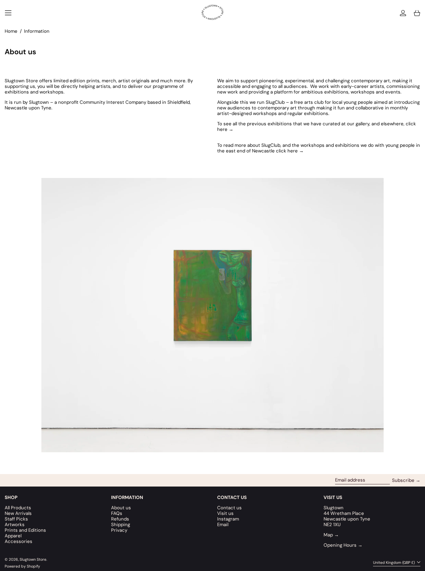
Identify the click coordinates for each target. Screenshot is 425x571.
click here (290, 151)
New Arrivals (18, 513)
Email (222, 524)
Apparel (13, 536)
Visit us (225, 513)
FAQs (116, 513)
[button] (417, 13)
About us (121, 508)
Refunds (120, 519)
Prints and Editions (25, 530)
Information (36, 31)
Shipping (120, 524)
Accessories (18, 541)
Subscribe (403, 480)
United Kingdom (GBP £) (394, 562)
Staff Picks (16, 519)
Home (11, 31)
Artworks (15, 524)
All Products (18, 508)
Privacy (119, 530)
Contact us (229, 508)
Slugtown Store (33, 559)
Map (331, 535)
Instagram (228, 519)
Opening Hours (343, 545)
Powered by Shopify (22, 566)
